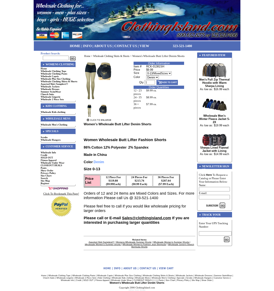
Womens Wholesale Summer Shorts (133, 242)
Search (44, 178)
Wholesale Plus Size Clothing (55, 79)
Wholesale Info (48, 152)
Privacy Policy (48, 173)
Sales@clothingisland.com (146, 218)
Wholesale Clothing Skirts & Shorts (59, 81)
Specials (180, 278)
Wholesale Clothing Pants (54, 73)
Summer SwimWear (51, 91)
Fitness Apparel (49, 160)
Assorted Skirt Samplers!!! (54, 84)
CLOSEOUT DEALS (51, 165)
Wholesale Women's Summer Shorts (171, 242)
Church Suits (47, 94)
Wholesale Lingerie (50, 97)
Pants (43, 168)
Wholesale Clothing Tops (53, 71)
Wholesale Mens (142, 278)
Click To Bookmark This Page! (61, 193)
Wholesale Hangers (51, 140)
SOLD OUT (47, 157)
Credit (44, 155)
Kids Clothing (104, 278)
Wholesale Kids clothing (53, 112)
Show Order (47, 170)
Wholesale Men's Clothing (54, 124)
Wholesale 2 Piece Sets (52, 99)
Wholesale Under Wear (52, 162)
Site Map (45, 180)
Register (45, 183)
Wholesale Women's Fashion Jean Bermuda (144, 244)
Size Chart (46, 175)
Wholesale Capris (50, 76)
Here (209, 174)
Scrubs (44, 137)
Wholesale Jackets (50, 86)
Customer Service (222, 278)
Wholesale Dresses (50, 89)
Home (44, 68)
